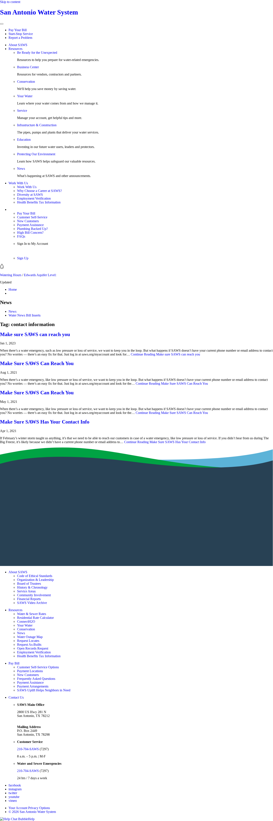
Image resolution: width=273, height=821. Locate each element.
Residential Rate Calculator (35, 617)
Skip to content (10, 2)
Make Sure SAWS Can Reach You (37, 363)
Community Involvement (34, 595)
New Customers (28, 221)
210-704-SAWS (28, 749)
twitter (13, 793)
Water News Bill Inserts (25, 315)
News (21, 168)
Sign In (22, 251)
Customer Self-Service (32, 217)
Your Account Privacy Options (29, 808)
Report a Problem (20, 37)
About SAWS (18, 45)
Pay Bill (14, 663)
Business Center (28, 67)
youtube (14, 797)
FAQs (21, 236)
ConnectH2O (26, 621)
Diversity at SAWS (30, 194)
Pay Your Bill (18, 30)
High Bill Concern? (30, 232)
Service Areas (26, 591)
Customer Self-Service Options (38, 667)
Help (31, 819)
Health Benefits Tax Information (39, 202)
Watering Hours (10, 275)
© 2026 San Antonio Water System (32, 812)
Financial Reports (29, 599)
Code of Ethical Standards (34, 576)
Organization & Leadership (35, 580)
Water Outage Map (30, 637)
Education (24, 139)
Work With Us (18, 183)
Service (22, 110)
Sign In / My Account (23, 209)
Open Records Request (32, 648)
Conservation (26, 81)
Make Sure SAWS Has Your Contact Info (44, 422)
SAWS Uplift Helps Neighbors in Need (43, 690)
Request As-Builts (29, 644)
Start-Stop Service (21, 34)
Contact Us (16, 697)
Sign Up (22, 258)
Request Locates (28, 641)
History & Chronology (32, 587)
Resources (15, 49)
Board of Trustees (29, 583)
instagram (15, 789)
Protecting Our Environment (36, 154)
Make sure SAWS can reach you (35, 334)
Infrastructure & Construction (37, 125)
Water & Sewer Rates (31, 614)
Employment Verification (34, 198)
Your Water (24, 96)
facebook (15, 785)
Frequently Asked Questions (36, 678)
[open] (1, 24)
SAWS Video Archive (32, 603)
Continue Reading (165, 354)
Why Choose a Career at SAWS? (39, 191)
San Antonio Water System (39, 12)
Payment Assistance (30, 225)
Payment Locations (30, 671)
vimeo (13, 800)
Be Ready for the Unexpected (37, 52)
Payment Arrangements (32, 686)
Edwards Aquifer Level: (40, 275)
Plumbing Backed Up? (32, 229)
